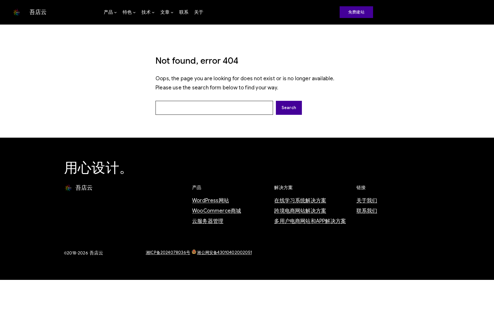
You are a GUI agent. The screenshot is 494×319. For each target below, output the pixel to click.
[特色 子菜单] (134, 12)
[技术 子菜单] (153, 12)
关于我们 (366, 200)
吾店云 (38, 12)
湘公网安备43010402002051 (224, 252)
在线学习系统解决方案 (300, 200)
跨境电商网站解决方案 (300, 211)
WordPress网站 (210, 200)
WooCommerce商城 (216, 211)
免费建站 (356, 12)
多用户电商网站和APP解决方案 (310, 221)
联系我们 (366, 211)
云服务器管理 (207, 221)
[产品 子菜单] (115, 12)
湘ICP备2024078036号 (168, 252)
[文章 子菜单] (172, 12)
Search (289, 107)
